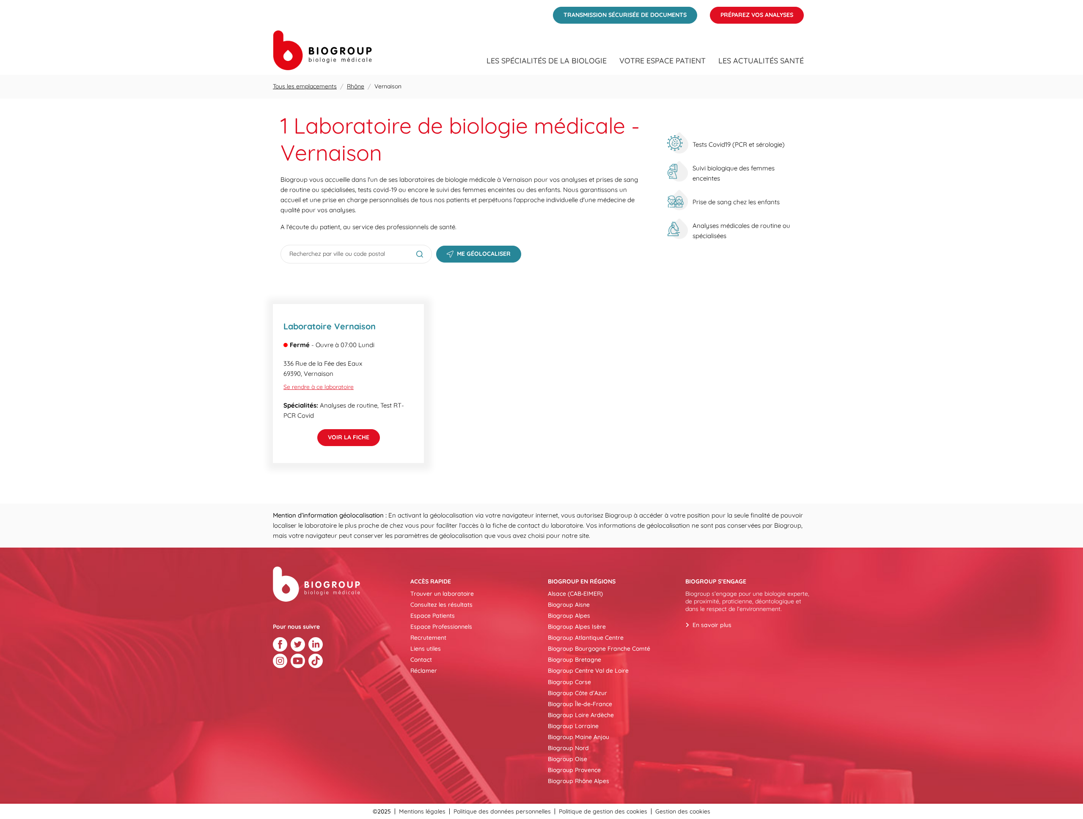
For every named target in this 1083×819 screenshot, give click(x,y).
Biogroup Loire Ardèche (581, 715)
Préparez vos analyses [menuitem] (751, 13)
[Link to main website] (322, 50)
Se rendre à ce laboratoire (318, 387)
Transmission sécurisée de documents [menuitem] (620, 13)
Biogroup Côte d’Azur (577, 693)
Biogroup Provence (574, 770)
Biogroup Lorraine (573, 726)
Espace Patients (432, 615)
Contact (421, 659)
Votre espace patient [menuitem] (662, 61)
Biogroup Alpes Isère (577, 626)
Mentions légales (422, 811)
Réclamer (423, 670)
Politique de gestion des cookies (603, 811)
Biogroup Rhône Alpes (578, 781)
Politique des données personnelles (502, 811)
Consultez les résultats (441, 604)
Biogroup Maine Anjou (578, 737)
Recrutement (428, 637)
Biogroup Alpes (569, 615)
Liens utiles (425, 648)
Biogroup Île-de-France (580, 704)
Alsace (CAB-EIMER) (575, 593)
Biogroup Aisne (569, 604)
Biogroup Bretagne (574, 659)
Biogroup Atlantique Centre (586, 637)
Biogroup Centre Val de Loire (588, 670)
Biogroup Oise (567, 759)
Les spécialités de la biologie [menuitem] (547, 61)
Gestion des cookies (682, 811)
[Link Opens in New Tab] (280, 644)
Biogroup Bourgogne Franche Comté (599, 648)
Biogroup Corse (569, 682)
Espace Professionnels (441, 626)
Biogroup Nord (568, 748)
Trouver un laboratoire (442, 593)
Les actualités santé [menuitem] (761, 61)
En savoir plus (712, 625)
